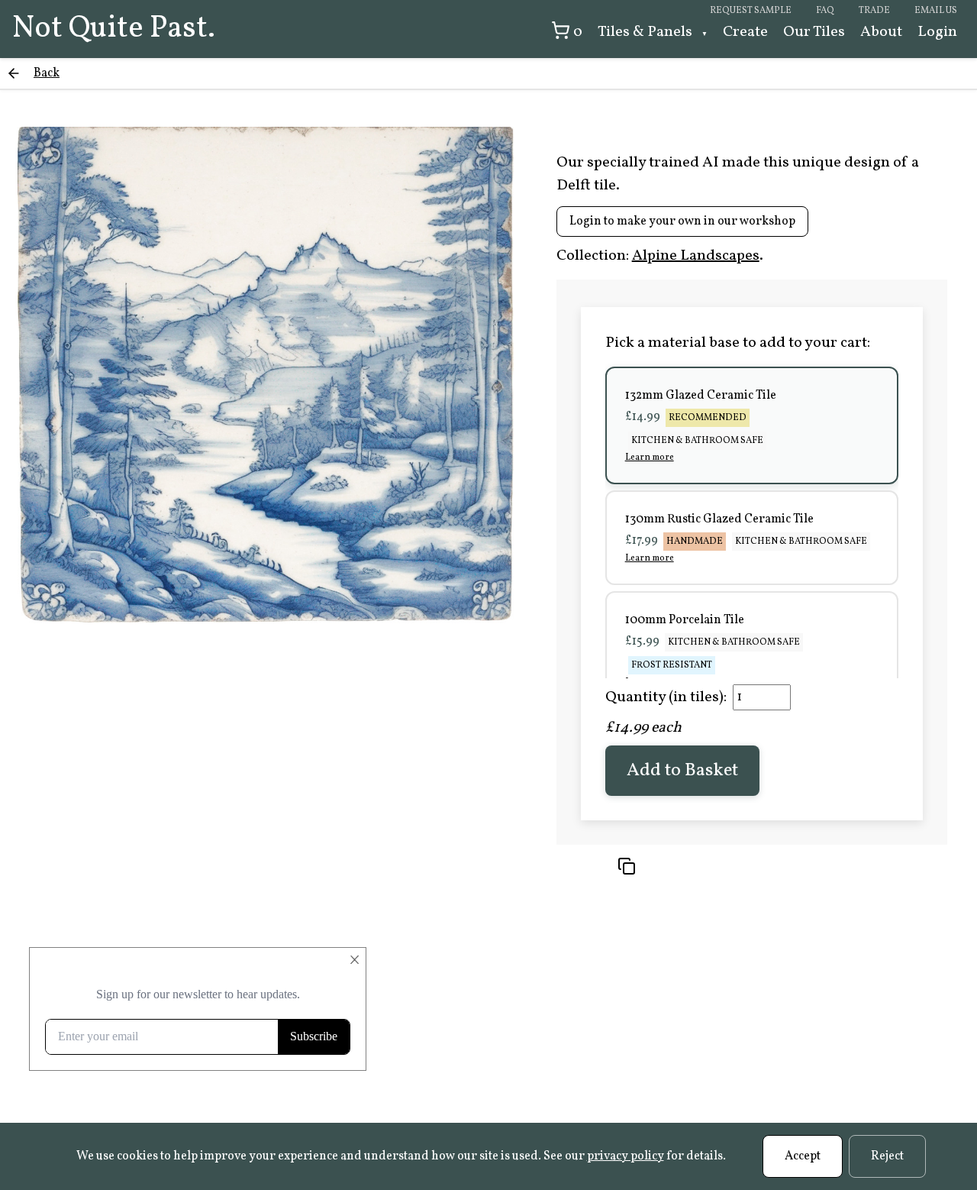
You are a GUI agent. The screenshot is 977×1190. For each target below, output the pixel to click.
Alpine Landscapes (695, 256)
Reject (887, 1156)
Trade (874, 11)
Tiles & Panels (646, 32)
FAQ (825, 11)
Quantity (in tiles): (666, 697)
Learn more (649, 457)
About (881, 32)
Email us (935, 11)
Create (745, 32)
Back (47, 73)
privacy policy (625, 1156)
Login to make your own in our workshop (682, 221)
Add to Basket (682, 771)
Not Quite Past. (113, 29)
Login (937, 32)
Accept (803, 1156)
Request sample (751, 11)
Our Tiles (814, 32)
